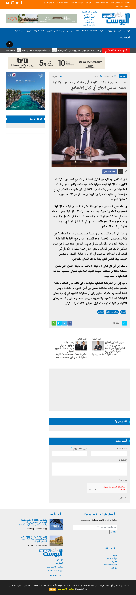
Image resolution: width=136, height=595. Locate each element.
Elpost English (89, 31)
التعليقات (55, 76)
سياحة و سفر (68, 31)
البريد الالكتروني (79, 449)
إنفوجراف (28, 31)
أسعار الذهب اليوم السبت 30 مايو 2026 (46, 50)
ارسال (123, 498)
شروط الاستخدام (62, 2)
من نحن (88, 2)
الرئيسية (126, 31)
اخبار (120, 31)
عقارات (102, 31)
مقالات (77, 31)
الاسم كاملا (121, 449)
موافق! (52, 589)
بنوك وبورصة (111, 31)
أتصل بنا (59, 563)
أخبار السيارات (124, 37)
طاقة (43, 31)
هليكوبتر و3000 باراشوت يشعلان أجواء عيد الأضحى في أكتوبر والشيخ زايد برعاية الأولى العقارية (33, 522)
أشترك (113, 532)
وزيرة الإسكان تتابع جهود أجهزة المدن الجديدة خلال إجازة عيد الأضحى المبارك (95, 50)
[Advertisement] (89, 389)
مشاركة (116, 323)
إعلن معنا (49, 2)
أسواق (36, 31)
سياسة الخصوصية (77, 2)
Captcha (122, 480)
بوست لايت (18, 31)
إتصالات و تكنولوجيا (54, 31)
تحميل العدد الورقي (121, 6)
